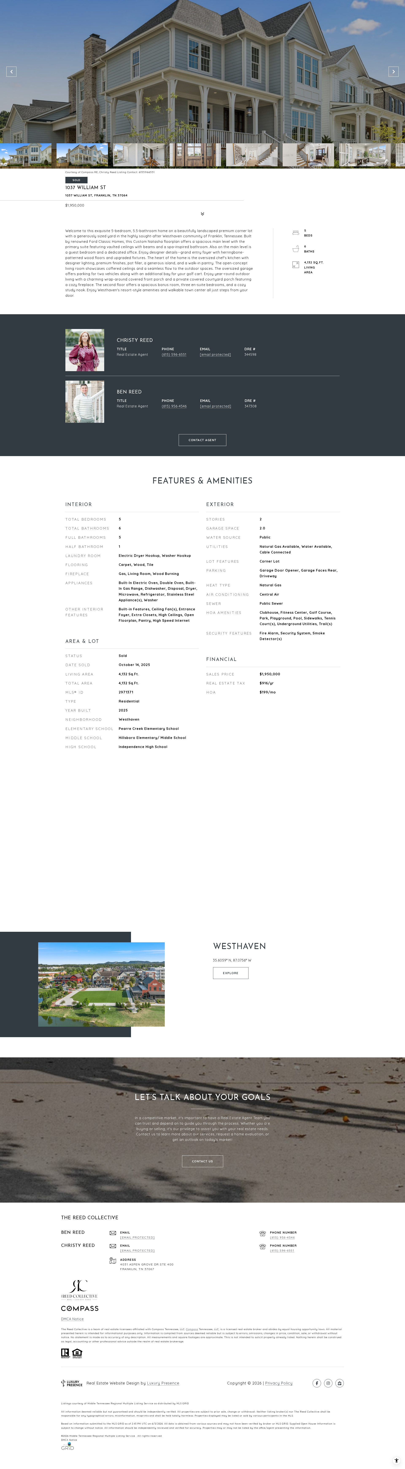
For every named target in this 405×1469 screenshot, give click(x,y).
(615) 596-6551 (174, 354)
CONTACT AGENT (202, 440)
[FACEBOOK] (317, 1383)
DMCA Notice (72, 1319)
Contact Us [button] (202, 1161)
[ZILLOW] (339, 1383)
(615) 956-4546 (174, 406)
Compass (192, 1329)
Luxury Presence (163, 1383)
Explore (231, 973)
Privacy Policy (279, 1383)
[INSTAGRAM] (328, 1383)
